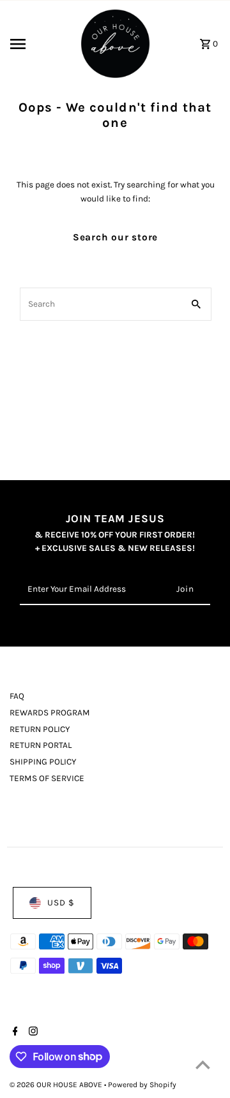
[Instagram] (32, 1032)
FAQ (17, 696)
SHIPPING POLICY (43, 761)
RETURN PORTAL (41, 745)
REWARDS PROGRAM (50, 712)
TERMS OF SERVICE (47, 778)
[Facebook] (14, 1032)
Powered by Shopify (142, 1084)
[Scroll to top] (202, 1064)
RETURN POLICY (40, 729)
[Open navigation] (40, 44)
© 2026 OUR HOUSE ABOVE (57, 1084)
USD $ (61, 902)
